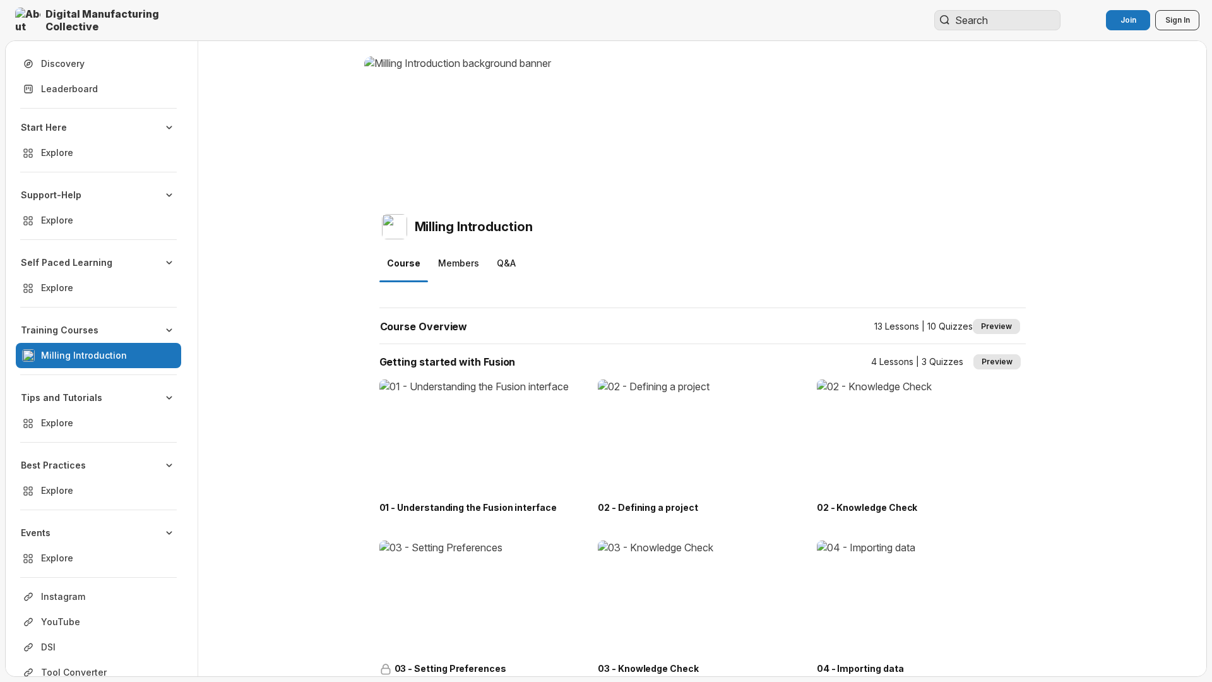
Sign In (1177, 20)
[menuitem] (98, 140)
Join (1128, 20)
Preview (996, 326)
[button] (103, 20)
